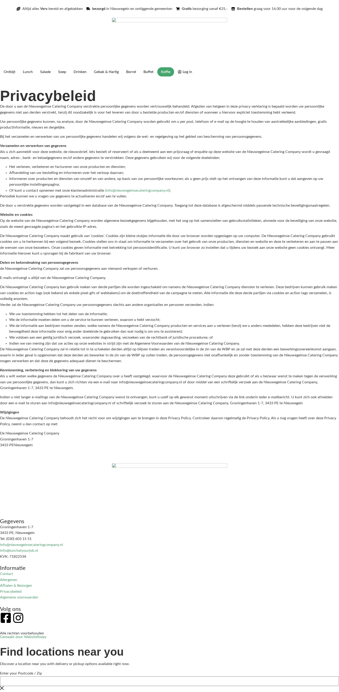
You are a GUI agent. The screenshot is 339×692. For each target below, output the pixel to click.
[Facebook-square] (6, 618)
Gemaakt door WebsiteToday (23, 637)
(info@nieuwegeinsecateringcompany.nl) (137, 190)
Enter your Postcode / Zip (21, 673)
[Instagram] (18, 618)
